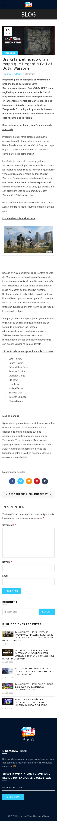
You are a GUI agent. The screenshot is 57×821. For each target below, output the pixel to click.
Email (29, 481)
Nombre (7, 561)
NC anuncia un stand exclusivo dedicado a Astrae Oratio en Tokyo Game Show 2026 (34, 671)
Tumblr (45, 481)
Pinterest (37, 481)
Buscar (46, 611)
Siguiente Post (38, 494)
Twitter (20, 481)
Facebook (12, 481)
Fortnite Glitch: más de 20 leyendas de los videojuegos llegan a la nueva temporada (31, 702)
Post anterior (18, 494)
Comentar (30, 74)
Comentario (9, 524)
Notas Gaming (10, 53)
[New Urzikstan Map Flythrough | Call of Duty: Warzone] (28, 239)
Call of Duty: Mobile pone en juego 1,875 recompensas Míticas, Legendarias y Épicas (34, 687)
